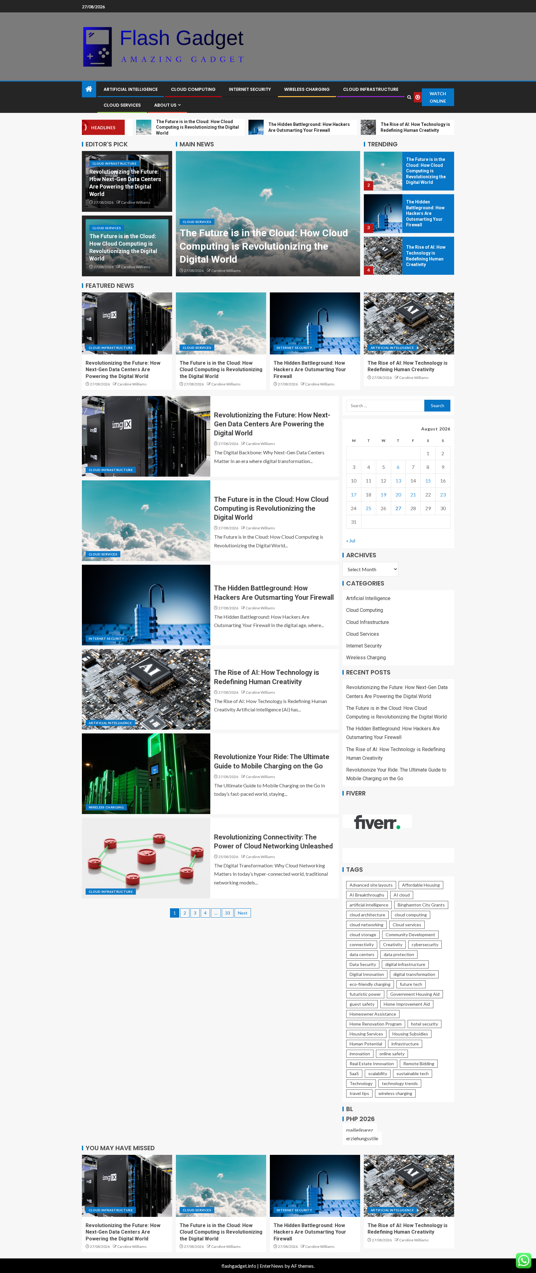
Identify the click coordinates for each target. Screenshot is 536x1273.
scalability (377, 1073)
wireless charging (395, 1093)
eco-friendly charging (370, 984)
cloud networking (366, 924)
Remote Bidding (418, 1063)
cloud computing (411, 914)
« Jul (350, 540)
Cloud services (407, 924)
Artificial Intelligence (131, 89)
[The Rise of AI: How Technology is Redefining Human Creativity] (383, 255)
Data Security (363, 964)
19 (383, 494)
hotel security (424, 1023)
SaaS (354, 1073)
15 (428, 480)
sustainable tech (412, 1073)
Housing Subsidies (410, 1033)
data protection (399, 954)
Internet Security (250, 89)
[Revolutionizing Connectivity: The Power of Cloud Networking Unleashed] (146, 858)
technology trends (400, 1083)
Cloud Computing (193, 89)
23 (443, 494)
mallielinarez (359, 1130)
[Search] (409, 97)
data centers (362, 954)
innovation (360, 1053)
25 (368, 508)
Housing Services (366, 1033)
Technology (361, 1083)
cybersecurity (425, 944)
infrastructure (405, 1043)
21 (413, 494)
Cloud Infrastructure (370, 89)
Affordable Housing (421, 885)
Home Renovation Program (376, 1023)
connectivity (362, 944)
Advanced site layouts (371, 885)
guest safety (362, 1004)
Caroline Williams (135, 202)
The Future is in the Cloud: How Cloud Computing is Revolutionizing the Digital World (264, 246)
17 (353, 494)
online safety (391, 1053)
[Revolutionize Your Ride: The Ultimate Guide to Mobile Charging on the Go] (146, 773)
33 (227, 912)
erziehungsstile (362, 1138)
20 (398, 494)
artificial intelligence (369, 904)
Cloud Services (122, 105)
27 (398, 508)
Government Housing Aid (415, 994)
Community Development (410, 934)
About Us (165, 105)
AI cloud (402, 894)
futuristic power (365, 994)
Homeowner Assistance (373, 1014)
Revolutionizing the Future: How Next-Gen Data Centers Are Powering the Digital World (123, 369)
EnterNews (272, 1266)
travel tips (359, 1093)
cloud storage (363, 934)
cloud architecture (367, 914)
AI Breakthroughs (367, 894)
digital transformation (414, 974)
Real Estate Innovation (372, 1063)
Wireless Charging (307, 89)
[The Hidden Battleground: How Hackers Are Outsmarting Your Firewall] (383, 213)
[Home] (89, 89)
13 (398, 480)
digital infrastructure (405, 964)
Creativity (392, 944)
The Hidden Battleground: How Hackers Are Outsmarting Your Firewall (425, 213)
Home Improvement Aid (407, 1004)
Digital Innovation (367, 974)
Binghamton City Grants (421, 904)
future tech (411, 984)
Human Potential (366, 1043)
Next (243, 912)
